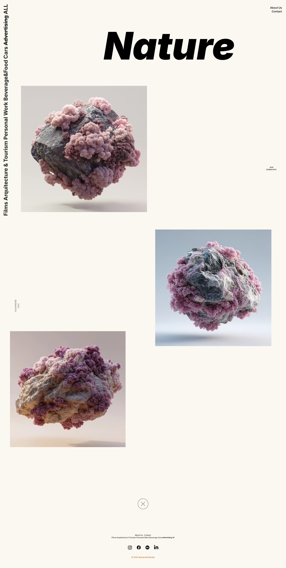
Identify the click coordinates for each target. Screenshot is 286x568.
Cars (5, 53)
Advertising (5, 30)
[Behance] (147, 547)
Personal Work (142, 537)
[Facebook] (138, 547)
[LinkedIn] (156, 547)
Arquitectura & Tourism (126, 537)
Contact (277, 11)
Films (5, 209)
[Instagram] (130, 547)
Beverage (153, 537)
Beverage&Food (5, 80)
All (173, 537)
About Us (276, 7)
